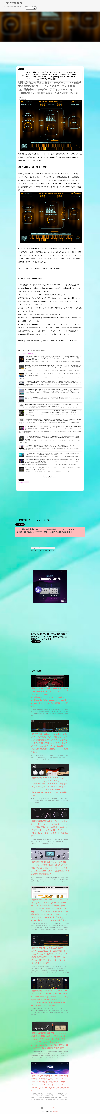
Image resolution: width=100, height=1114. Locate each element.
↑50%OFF (28, 73)
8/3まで (28, 77)
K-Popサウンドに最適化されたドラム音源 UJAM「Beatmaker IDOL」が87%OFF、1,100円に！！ (48, 397)
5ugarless (55, 1111)
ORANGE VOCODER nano (27, 354)
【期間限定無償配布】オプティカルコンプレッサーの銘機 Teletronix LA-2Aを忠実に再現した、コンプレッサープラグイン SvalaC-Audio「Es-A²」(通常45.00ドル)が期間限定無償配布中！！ (50, 868)
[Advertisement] (50, 54)
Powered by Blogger (51, 1108)
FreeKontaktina (13, 2)
